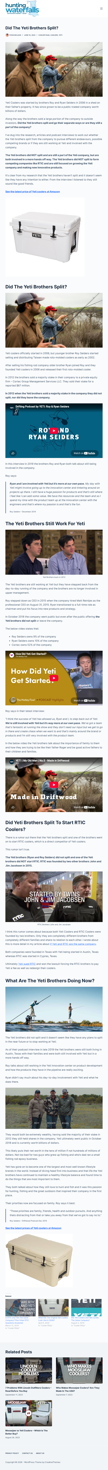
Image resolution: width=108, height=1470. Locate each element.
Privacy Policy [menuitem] (12, 1453)
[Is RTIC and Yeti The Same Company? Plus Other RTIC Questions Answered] (20, 1307)
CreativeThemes (52, 1462)
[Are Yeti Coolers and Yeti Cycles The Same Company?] (86, 1307)
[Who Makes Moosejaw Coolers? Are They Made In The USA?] (79, 1370)
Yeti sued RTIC (27, 963)
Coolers (54, 35)
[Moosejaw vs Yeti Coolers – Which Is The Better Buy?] (28, 1413)
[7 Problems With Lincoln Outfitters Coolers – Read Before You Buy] (28, 1370)
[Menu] (101, 8)
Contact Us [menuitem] (27, 1453)
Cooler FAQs (44, 35)
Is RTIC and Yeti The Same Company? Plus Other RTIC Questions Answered (17, 1320)
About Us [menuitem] (40, 1453)
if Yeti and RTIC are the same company (73, 944)
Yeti (60, 35)
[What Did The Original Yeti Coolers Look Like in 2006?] (53, 1307)
